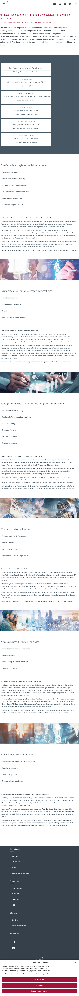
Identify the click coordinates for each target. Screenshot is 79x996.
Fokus (14, 867)
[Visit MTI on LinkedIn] (39, 941)
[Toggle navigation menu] (75, 4)
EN (70, 4)
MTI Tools (15, 856)
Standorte (15, 920)
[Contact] (54, 4)
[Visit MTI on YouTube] (39, 948)
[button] (76, 962)
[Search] (59, 4)
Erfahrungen (16, 862)
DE (65, 4)
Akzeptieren (39, 980)
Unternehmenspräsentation (21, 873)
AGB (13, 905)
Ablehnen (39, 985)
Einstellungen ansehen (39, 991)
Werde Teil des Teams (19, 926)
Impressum (15, 894)
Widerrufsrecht (17, 888)
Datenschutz (16, 899)
